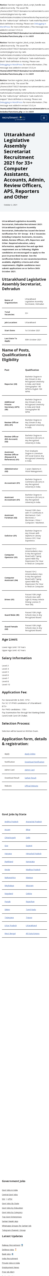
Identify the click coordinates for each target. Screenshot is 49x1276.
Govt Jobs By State (10, 1203)
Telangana (9, 917)
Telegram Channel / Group (14, 1230)
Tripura (29, 917)
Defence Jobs (8, 1249)
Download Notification (34, 762)
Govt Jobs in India (10, 1190)
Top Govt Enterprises (12, 1216)
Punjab (8, 901)
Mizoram (29, 885)
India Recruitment (10, 1258)
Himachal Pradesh (33, 853)
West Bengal (10, 933)
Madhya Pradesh (33, 869)
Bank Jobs (6, 1254)
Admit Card (29, 770)
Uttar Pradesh (11, 925)
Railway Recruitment (11, 1245)
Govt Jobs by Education (12, 1208)
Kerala (7, 869)
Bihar (28, 829)
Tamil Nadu (31, 909)
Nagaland (9, 893)
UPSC (9, 1199)
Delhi (28, 837)
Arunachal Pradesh (34, 821)
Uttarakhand (31, 925)
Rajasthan (30, 901)
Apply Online (30, 754)
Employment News (10, 1267)
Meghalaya (9, 885)
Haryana (8, 853)
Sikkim (7, 909)
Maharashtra (10, 877)
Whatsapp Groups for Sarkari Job (16, 1225)
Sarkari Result (30, 778)
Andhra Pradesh (11, 821)
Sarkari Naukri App (10, 1221)
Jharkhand (9, 861)
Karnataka (30, 861)
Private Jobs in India (11, 1263)
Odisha (29, 893)
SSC (3, 1199)
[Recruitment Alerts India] (13, 118)
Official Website (31, 786)
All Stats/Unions (32, 933)
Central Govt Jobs (10, 1194)
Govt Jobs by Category (12, 1212)
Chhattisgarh (10, 837)
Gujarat (29, 845)
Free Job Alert (8, 1271)
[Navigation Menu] (44, 118)
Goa (6, 845)
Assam (7, 829)
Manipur (29, 877)
